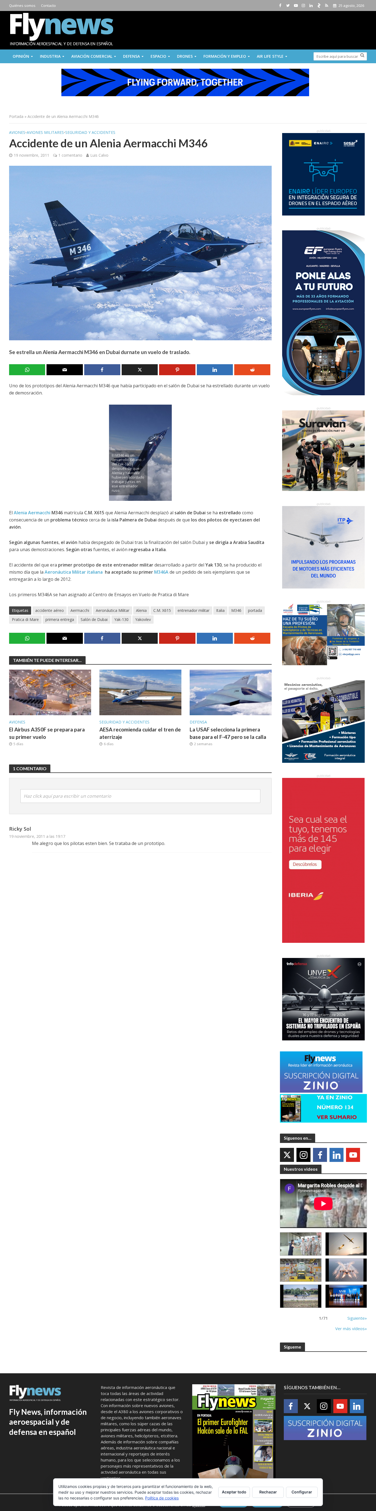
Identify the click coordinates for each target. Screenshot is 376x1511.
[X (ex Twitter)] (287, 1155)
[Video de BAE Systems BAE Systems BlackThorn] (346, 1244)
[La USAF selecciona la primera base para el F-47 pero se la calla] (231, 692)
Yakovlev (143, 619)
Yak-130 (121, 619)
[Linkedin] (336, 1155)
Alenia (141, 610)
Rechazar (268, 1492)
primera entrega (59, 619)
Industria (50, 56)
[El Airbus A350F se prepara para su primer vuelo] (50, 692)
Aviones (17, 132)
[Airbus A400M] (346, 1270)
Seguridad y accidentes (90, 132)
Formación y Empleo (224, 56)
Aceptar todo (234, 1492)
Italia (220, 610)
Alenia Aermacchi (32, 513)
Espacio (158, 56)
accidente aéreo (49, 610)
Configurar (301, 1492)
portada (255, 610)
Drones (185, 56)
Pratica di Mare (25, 619)
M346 (236, 610)
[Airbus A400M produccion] (300, 1270)
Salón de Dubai (94, 619)
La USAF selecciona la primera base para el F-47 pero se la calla (228, 733)
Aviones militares (45, 132)
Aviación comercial (91, 56)
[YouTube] (353, 1155)
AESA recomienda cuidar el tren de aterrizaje (140, 733)
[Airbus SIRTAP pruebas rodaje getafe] (300, 1296)
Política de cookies (162, 1498)
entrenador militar (193, 610)
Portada (16, 116)
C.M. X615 (162, 610)
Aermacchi (79, 610)
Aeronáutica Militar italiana (74, 572)
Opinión (21, 56)
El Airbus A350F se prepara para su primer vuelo (47, 733)
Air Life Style (270, 56)
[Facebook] (320, 1155)
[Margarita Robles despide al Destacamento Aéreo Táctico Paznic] (300, 1244)
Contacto (48, 5)
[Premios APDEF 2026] (346, 1296)
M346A (161, 572)
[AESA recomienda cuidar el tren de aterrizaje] (140, 692)
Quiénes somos (22, 5)
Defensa (131, 56)
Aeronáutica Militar (112, 610)
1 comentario (70, 155)
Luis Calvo (99, 155)
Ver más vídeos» (351, 1328)
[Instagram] (303, 1155)
